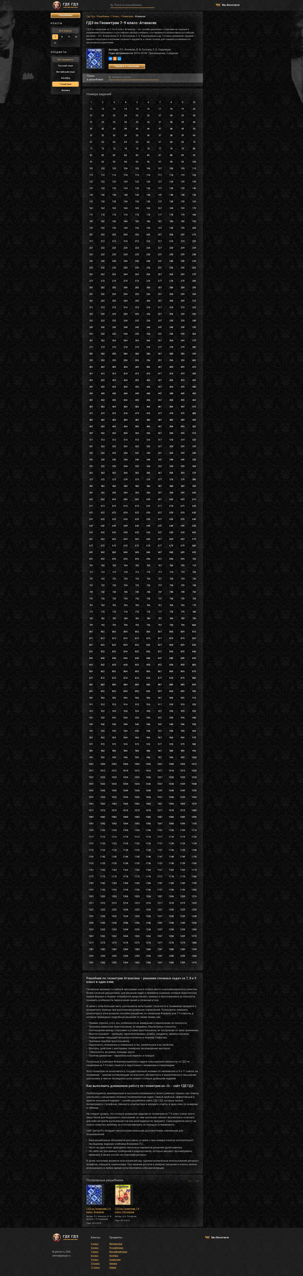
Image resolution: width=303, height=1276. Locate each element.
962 (103, 737)
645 (137, 525)
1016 (148, 770)
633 (114, 519)
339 (182, 320)
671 (91, 545)
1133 (114, 850)
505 (137, 433)
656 (148, 532)
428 (171, 380)
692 (103, 558)
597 (160, 492)
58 (171, 135)
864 (125, 671)
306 (148, 300)
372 (103, 347)
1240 (194, 916)
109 (182, 168)
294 (125, 294)
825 (137, 645)
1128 (171, 843)
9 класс (94, 1259)
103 (114, 168)
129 (182, 181)
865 (137, 671)
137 (160, 188)
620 (194, 506)
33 (114, 122)
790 (194, 618)
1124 (125, 843)
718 (171, 572)
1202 (102, 896)
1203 (114, 896)
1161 (91, 870)
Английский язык (65, 71)
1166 (148, 870)
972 (103, 744)
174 (125, 214)
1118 (171, 836)
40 (194, 122)
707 (160, 565)
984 (125, 750)
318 (171, 307)
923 (114, 711)
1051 (91, 797)
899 (182, 691)
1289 (182, 949)
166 (148, 208)
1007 (159, 764)
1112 (102, 836)
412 (103, 373)
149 (182, 194)
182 (103, 221)
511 (91, 439)
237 (160, 254)
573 (114, 479)
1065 (137, 803)
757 (160, 598)
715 (137, 572)
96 (148, 161)
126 (148, 181)
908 (171, 697)
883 (114, 684)
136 (148, 188)
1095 (137, 823)
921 (91, 711)
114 (125, 175)
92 (102, 161)
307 (160, 300)
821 (91, 645)
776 (148, 611)
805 (137, 631)
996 (148, 757)
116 (148, 175)
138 (171, 188)
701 (91, 565)
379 (182, 347)
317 (160, 307)
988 (171, 750)
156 (148, 201)
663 (114, 539)
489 (182, 420)
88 (171, 155)
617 (160, 506)
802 (103, 631)
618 (171, 506)
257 (160, 267)
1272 (102, 942)
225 (137, 247)
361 (91, 340)
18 (171, 108)
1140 (194, 850)
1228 (171, 909)
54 (125, 135)
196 (148, 228)
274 (125, 281)
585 (137, 486)
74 (125, 148)
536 (148, 453)
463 (114, 406)
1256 (148, 929)
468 (171, 406)
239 (182, 254)
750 (194, 592)
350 (194, 327)
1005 (137, 764)
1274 (125, 942)
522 (103, 446)
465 (137, 406)
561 (91, 472)
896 (148, 691)
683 (114, 552)
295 (137, 294)
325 (137, 314)
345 (137, 327)
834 (125, 651)
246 (148, 261)
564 (125, 472)
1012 (102, 770)
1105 (137, 830)
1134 (125, 850)
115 (137, 175)
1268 (171, 936)
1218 (171, 903)
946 (148, 724)
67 (160, 142)
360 (194, 333)
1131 (91, 850)
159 (182, 201)
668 (171, 539)
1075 (137, 810)
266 (148, 274)
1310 (194, 962)
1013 (114, 770)
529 (182, 446)
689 (182, 552)
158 (171, 201)
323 (114, 314)
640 (194, 519)
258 (171, 267)
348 (171, 327)
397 (160, 360)
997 (160, 757)
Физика (65, 90)
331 (91, 320)
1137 (159, 850)
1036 (148, 783)
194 (125, 228)
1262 (102, 936)
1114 (125, 836)
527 (160, 446)
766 (148, 605)
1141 (91, 856)
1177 (159, 876)
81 (91, 155)
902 (103, 697)
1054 (125, 797)
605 (137, 499)
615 (137, 506)
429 (182, 380)
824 (125, 645)
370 (194, 340)
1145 (137, 856)
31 (91, 122)
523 (114, 446)
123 (114, 181)
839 (182, 651)
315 (137, 307)
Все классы (65, 30)
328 (171, 314)
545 (137, 459)
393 (114, 360)
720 (194, 572)
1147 (159, 856)
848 (171, 658)
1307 (159, 962)
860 (194, 664)
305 (137, 300)
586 (148, 486)
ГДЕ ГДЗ (65, 5)
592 (103, 492)
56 (148, 135)
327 (160, 314)
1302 (102, 962)
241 (91, 261)
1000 (194, 757)
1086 (148, 817)
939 (182, 717)
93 (114, 161)
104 (125, 168)
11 (91, 108)
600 (194, 492)
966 (148, 737)
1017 (159, 770)
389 (182, 353)
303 (114, 300)
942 (103, 724)
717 (160, 572)
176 (148, 214)
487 (160, 420)
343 (114, 327)
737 (160, 585)
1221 (91, 909)
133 (114, 188)
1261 (91, 936)
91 (91, 161)
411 (91, 373)
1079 (182, 810)
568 (171, 472)
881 (91, 684)
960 (194, 731)
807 (160, 631)
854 (125, 664)
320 (194, 307)
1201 (91, 896)
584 (125, 486)
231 (91, 254)
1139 (182, 850)
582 (103, 486)
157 (160, 201)
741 (91, 592)
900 (194, 691)
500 (194, 426)
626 (148, 512)
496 (148, 426)
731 (91, 585)
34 (125, 122)
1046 (148, 790)
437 (160, 386)
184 (125, 221)
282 (103, 287)
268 (171, 274)
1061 (91, 803)
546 (148, 459)
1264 (125, 936)
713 (114, 572)
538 (171, 453)
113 (114, 175)
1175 (137, 876)
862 (103, 671)
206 (148, 234)
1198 (171, 889)
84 (125, 155)
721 (91, 578)
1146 (148, 856)
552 (103, 466)
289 (182, 287)
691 (91, 558)
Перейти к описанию (126, 66)
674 (125, 545)
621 (91, 512)
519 (182, 439)
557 (160, 466)
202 (103, 234)
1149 (182, 856)
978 (171, 744)
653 (114, 532)
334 (125, 320)
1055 (137, 797)
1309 (182, 962)
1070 (194, 803)
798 (171, 625)
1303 (114, 962)
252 (103, 267)
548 (171, 459)
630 (194, 512)
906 (148, 697)
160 (194, 201)
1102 (102, 830)
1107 (159, 830)
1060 (194, 797)
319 (182, 307)
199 (182, 228)
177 (160, 214)
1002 (102, 764)
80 (194, 148)
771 (91, 611)
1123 (114, 843)
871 (91, 678)
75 (137, 148)
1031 (91, 783)
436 (148, 386)
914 (125, 704)
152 (103, 201)
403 (114, 367)
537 (160, 453)
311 (91, 307)
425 (137, 380)
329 (182, 314)
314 (125, 307)
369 (182, 340)
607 (160, 499)
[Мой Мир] (119, 59)
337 (160, 320)
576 (148, 479)
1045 (137, 790)
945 (137, 724)
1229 (182, 909)
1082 (102, 817)
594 (125, 492)
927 (160, 711)
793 (114, 625)
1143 (114, 856)
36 (148, 122)
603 (114, 499)
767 (160, 605)
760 (194, 598)
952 (103, 731)
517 (160, 439)
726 (148, 578)
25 (137, 115)
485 (137, 420)
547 (160, 459)
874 (125, 678)
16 (148, 108)
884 (125, 684)
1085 (137, 817)
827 (160, 645)
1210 (194, 896)
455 (137, 400)
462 (103, 406)
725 (137, 578)
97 (160, 161)
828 (171, 645)
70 (194, 142)
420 (194, 373)
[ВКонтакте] (110, 59)
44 (125, 128)
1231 (91, 916)
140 (194, 188)
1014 (125, 770)
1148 (171, 856)
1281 (91, 949)
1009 (182, 764)
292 (103, 294)
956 (148, 731)
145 (137, 194)
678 (171, 545)
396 (148, 360)
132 (103, 188)
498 (171, 426)
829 (182, 645)
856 (148, 664)
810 (194, 631)
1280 (194, 942)
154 (125, 201)
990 (194, 750)
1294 (125, 956)
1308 (171, 962)
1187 (159, 883)
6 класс (94, 1248)
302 (103, 300)
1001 (91, 764)
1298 (171, 956)
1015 (137, 770)
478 (171, 413)
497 (160, 426)
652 (103, 532)
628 (171, 512)
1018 (171, 770)
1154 (125, 863)
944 (125, 724)
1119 (182, 836)
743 (114, 592)
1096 (148, 823)
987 (160, 750)
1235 (137, 916)
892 (103, 691)
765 (137, 605)
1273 (114, 942)
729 (182, 578)
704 (125, 565)
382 (103, 353)
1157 (159, 863)
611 (91, 506)
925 (137, 711)
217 (160, 241)
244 (125, 261)
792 (103, 625)
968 (171, 737)
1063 (114, 803)
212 (103, 241)
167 (160, 208)
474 (125, 413)
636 (148, 519)
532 (103, 453)
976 (148, 744)
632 (103, 519)
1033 (114, 783)
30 (194, 115)
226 (148, 247)
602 (103, 499)
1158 (171, 863)
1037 (159, 783)
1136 (148, 850)
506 (148, 433)
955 (137, 731)
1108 (171, 830)
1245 (137, 922)
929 (182, 711)
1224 (125, 909)
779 (182, 611)
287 (160, 287)
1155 (137, 863)
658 (171, 532)
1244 (125, 922)
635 (137, 519)
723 (114, 578)
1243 (114, 922)
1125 (137, 843)
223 (114, 247)
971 (91, 744)
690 (194, 552)
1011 (91, 770)
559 (182, 466)
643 (114, 525)
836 (148, 651)
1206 (148, 896)
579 (182, 479)
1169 (182, 870)
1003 (114, 764)
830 (194, 645)
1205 (137, 896)
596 (148, 492)
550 (194, 459)
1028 (171, 777)
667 (160, 539)
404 (125, 367)
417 (160, 373)
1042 (102, 790)
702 (103, 565)
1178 (171, 876)
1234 (125, 916)
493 (114, 426)
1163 (114, 870)
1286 (148, 949)
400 (194, 360)
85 (137, 155)
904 (125, 697)
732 (103, 585)
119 (182, 175)
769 (182, 605)
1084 (125, 817)
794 (125, 625)
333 (114, 320)
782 (103, 618)
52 (102, 135)
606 (148, 499)
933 (114, 717)
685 (137, 552)
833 (114, 651)
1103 (114, 830)
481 (91, 420)
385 (137, 353)
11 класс (95, 1267)
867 (160, 671)
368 (171, 340)
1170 (194, 870)
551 (91, 466)
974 (125, 744)
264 (125, 274)
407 (160, 367)
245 (137, 261)
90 (194, 155)
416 (148, 373)
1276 (148, 942)
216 (148, 241)
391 (91, 360)
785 (137, 618)
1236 (148, 916)
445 (137, 393)
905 (137, 697)
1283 (114, 949)
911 (91, 704)
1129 (182, 843)
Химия (112, 1267)
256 (148, 267)
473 (114, 413)
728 (171, 578)
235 (137, 254)
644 (125, 525)
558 (171, 466)
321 (91, 314)
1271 (91, 942)
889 (182, 684)
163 (114, 208)
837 (160, 651)
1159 (182, 863)
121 (91, 181)
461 (91, 406)
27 (160, 115)
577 (160, 479)
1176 (148, 876)
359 (182, 333)
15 (137, 108)
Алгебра (65, 78)
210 (194, 234)
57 (160, 135)
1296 (148, 956)
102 (103, 168)
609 (182, 499)
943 (114, 724)
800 (194, 625)
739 (182, 585)
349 (182, 327)
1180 (194, 876)
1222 (102, 909)
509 (182, 433)
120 (194, 175)
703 (114, 565)
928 (171, 711)
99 (182, 161)
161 (91, 208)
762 (103, 605)
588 (171, 486)
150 (194, 194)
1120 (194, 836)
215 (137, 241)
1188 (171, 883)
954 (125, 731)
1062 (102, 803)
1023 (114, 777)
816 (148, 638)
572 (103, 479)
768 (171, 605)
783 (114, 618)
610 (194, 499)
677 (160, 545)
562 (103, 472)
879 (182, 678)
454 (125, 400)
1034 (125, 783)
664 (125, 539)
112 (103, 175)
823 (114, 645)
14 (125, 108)
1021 (91, 777)
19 (182, 108)
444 (125, 393)
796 (148, 625)
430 (194, 380)
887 (160, 684)
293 (114, 294)
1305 (137, 962)
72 (102, 148)
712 (103, 572)
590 (194, 486)
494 (125, 426)
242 (103, 261)
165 (137, 208)
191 (91, 228)
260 (194, 267)
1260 (194, 929)
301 (91, 300)
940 (194, 717)
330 (194, 314)
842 (103, 658)
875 (137, 678)
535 (137, 453)
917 (160, 704)
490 (194, 420)
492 (103, 426)
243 (114, 261)
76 (148, 148)
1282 (102, 949)
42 (102, 128)
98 (171, 161)
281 (91, 287)
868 (171, 671)
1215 (137, 903)
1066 (148, 803)
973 (114, 744)
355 (137, 333)
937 (160, 717)
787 (160, 618)
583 (114, 486)
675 (137, 545)
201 (91, 234)
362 (103, 340)
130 (194, 181)
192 (103, 228)
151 (91, 201)
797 (160, 625)
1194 (125, 889)
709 (182, 565)
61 (91, 142)
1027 (159, 777)
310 (194, 300)
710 (194, 565)
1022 (102, 777)
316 (148, 307)
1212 (102, 903)
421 (91, 380)
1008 (171, 764)
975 (137, 744)
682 (103, 552)
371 (91, 347)
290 (194, 287)
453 (114, 400)
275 (137, 281)
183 (114, 221)
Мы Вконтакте (231, 5)
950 (194, 724)
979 (182, 744)
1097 (159, 823)
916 (148, 704)
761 (91, 605)
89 (182, 155)
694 (125, 558)
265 (137, 274)
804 (125, 631)
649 (182, 525)
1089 (182, 817)
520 (194, 439)
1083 (114, 817)
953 (114, 731)
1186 (148, 883)
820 (194, 638)
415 (137, 373)
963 (114, 737)
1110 (194, 830)
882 (103, 684)
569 (182, 472)
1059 (182, 797)
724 (125, 578)
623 (114, 512)
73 (114, 148)
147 (160, 194)
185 (137, 221)
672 (103, 545)
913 (114, 704)
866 (148, 671)
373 (114, 347)
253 (114, 267)
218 (171, 241)
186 (148, 221)
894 (125, 691)
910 (194, 697)
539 (182, 453)
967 (160, 737)
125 (137, 181)
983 (114, 750)
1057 (159, 797)
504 (125, 433)
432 (103, 386)
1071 (91, 810)
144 (125, 194)
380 (194, 347)
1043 (114, 790)
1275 (137, 942)
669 (182, 539)
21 (91, 115)
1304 (125, 962)
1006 (148, 764)
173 (114, 214)
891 (91, 691)
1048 (171, 790)
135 (137, 188)
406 (148, 367)
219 (182, 241)
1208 (171, 896)
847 (160, 658)
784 (125, 618)
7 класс (115, 16)
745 (137, 592)
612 (103, 506)
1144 (125, 856)
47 (160, 128)
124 (125, 181)
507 (160, 433)
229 (182, 247)
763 (114, 605)
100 (194, 161)
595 (137, 492)
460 (194, 400)
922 (103, 711)
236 (148, 254)
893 (114, 691)
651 (91, 532)
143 (114, 194)
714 (125, 572)
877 (160, 678)
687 (160, 552)
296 (148, 294)
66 (148, 142)
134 (125, 188)
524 (125, 446)
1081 (91, 817)
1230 (194, 909)
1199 (182, 889)
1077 (159, 810)
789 (182, 618)
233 (114, 254)
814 (125, 638)
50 (194, 128)
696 (148, 558)
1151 (91, 863)
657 (160, 532)
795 (137, 625)
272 (103, 281)
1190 (194, 883)
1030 (194, 777)
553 (114, 466)
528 (171, 446)
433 (114, 386)
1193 (114, 889)
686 (148, 552)
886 (148, 684)
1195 (137, 889)
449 (182, 393)
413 (114, 373)
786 (148, 618)
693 (114, 558)
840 (194, 651)
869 (182, 671)
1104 (125, 830)
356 (148, 333)
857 (160, 664)
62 (102, 142)
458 (171, 400)
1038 (171, 783)
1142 (102, 856)
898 (171, 691)
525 (137, 446)
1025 (137, 777)
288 (171, 287)
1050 (194, 790)
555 (137, 466)
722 (103, 578)
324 (125, 314)
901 (91, 697)
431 (91, 386)
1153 (114, 863)
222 (103, 247)
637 (160, 519)
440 (194, 386)
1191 (91, 889)
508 (171, 433)
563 (114, 472)
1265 (137, 936)
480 (194, 413)
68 (171, 142)
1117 (159, 836)
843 (114, 658)
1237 (159, 916)
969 (182, 737)
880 (194, 678)
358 (171, 333)
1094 (125, 823)
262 (103, 274)
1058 (171, 797)
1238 (171, 916)
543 (114, 459)
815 (137, 638)
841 (91, 658)
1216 (148, 903)
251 (91, 267)
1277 (159, 942)
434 (125, 386)
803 (114, 631)
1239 (182, 916)
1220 (194, 903)
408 (171, 367)
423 (114, 380)
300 (194, 294)
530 (194, 446)
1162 (102, 870)
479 (182, 413)
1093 (114, 823)
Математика (115, 1244)
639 (182, 519)
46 (148, 128)
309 (182, 300)
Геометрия (127, 16)
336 (148, 320)
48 (171, 128)
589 (182, 486)
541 (91, 459)
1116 (148, 836)
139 (182, 188)
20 (194, 108)
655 (137, 532)
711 (91, 572)
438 (171, 386)
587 (160, 486)
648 (171, 525)
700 (194, 558)
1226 (148, 909)
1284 (125, 949)
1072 (102, 810)
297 (160, 294)
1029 (182, 777)
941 (91, 724)
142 (103, 194)
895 (137, 691)
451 (91, 400)
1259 (182, 929)
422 (103, 380)
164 (125, 208)
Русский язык (65, 65)
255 (137, 267)
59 (182, 135)
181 (91, 221)
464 (125, 406)
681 (91, 552)
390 (194, 353)
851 (91, 664)
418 (171, 373)
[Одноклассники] (115, 59)
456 (148, 400)
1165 (137, 870)
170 (194, 208)
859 (182, 664)
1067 (159, 803)
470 (194, 406)
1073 (114, 810)
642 (103, 525)
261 (91, 274)
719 (182, 572)
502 (103, 433)
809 (182, 631)
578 (171, 479)
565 (137, 472)
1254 (125, 929)
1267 (159, 936)
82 (102, 155)
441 (91, 393)
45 (137, 128)
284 (125, 287)
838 (171, 651)
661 (91, 539)
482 (103, 420)
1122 (102, 843)
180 (194, 214)
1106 (148, 830)
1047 (159, 790)
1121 (91, 843)
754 (125, 598)
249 (182, 261)
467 (160, 406)
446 (148, 393)
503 (114, 433)
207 (160, 234)
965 (137, 737)
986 (148, 750)
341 (91, 327)
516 (148, 439)
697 (160, 558)
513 (114, 439)
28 (171, 115)
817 (160, 638)
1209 (182, 896)
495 (137, 426)
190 (194, 221)
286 (148, 287)
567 (160, 472)
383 (114, 353)
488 (171, 420)
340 (194, 320)
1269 (182, 936)
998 (171, 757)
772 (103, 611)
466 (148, 406)
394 (125, 360)
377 (160, 347)
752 (103, 598)
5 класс (94, 1244)
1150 (194, 856)
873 (114, 678)
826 (148, 645)
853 (114, 664)
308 (171, 300)
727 (160, 578)
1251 (91, 929)
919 (182, 704)
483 (114, 420)
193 (114, 228)
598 (171, 492)
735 (137, 585)
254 (125, 267)
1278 (171, 942)
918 (171, 704)
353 (114, 333)
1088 (171, 817)
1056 (148, 797)
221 (91, 247)
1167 (159, 870)
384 (125, 353)
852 (103, 664)
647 (160, 525)
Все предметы (65, 59)
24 (125, 115)
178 (171, 214)
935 (137, 717)
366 (148, 340)
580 (194, 479)
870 (194, 671)
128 (171, 181)
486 (148, 420)
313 (114, 307)
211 (91, 241)
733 (114, 585)
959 (182, 731)
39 (182, 122)
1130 (194, 843)
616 (148, 506)
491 (91, 426)
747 (160, 592)
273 (114, 281)
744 (125, 592)
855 (137, 664)
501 (91, 433)
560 (194, 466)
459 (182, 400)
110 (194, 168)
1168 (171, 870)
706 (148, 565)
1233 (114, 916)
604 (125, 499)
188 (171, 221)
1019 (182, 770)
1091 (91, 823)
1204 (125, 896)
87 (160, 155)
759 (182, 598)
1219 (182, 903)
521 (91, 446)
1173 (114, 876)
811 (91, 638)
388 (171, 353)
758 (171, 598)
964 (125, 737)
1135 (137, 850)
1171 (91, 876)
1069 (182, 803)
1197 (159, 889)
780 (194, 611)
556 (148, 466)
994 (125, 757)
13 (114, 108)
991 (91, 757)
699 (182, 558)
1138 (171, 850)
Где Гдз (90, 16)
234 (125, 254)
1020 (194, 770)
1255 (137, 929)
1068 (171, 803)
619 (182, 506)
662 (103, 539)
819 (182, 638)
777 (160, 611)
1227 (159, 909)
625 (137, 512)
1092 (102, 823)
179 (182, 214)
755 (137, 598)
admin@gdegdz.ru (61, 1255)
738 (171, 585)
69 (182, 142)
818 (171, 638)
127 (160, 181)
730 (194, 578)
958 (171, 731)
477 (160, 413)
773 (114, 611)
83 (114, 155)
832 (103, 651)
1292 (102, 956)
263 (114, 274)
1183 (114, 883)
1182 (102, 883)
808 (171, 631)
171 (91, 214)
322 (103, 314)
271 (91, 281)
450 (194, 393)
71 (91, 148)
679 (182, 545)
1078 (171, 810)
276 (148, 281)
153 (114, 201)
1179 (182, 876)
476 (148, 413)
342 (103, 327)
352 (103, 333)
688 (171, 552)
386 (148, 353)
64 (125, 142)
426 (148, 380)
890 (194, 684)
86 (148, 155)
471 (91, 413)
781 (91, 618)
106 (148, 168)
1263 (114, 936)
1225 (137, 909)
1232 (102, 916)
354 (125, 333)
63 (114, 142)
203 (114, 234)
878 (171, 678)
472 (103, 413)
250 (194, 261)
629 (182, 512)
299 (182, 294)
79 (182, 148)
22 (102, 115)
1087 (159, 817)
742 (103, 592)
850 (194, 658)
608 (171, 499)
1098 (171, 823)
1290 (194, 949)
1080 (194, 810)
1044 (125, 790)
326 (148, 314)
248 (171, 261)
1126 (148, 843)
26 (148, 115)
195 (137, 228)
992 (103, 757)
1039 (182, 783)
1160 (194, 863)
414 (125, 373)
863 (114, 671)
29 (182, 115)
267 (160, 274)
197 (160, 228)
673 (114, 545)
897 (160, 691)
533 (114, 453)
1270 (194, 936)
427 (160, 380)
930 (194, 711)
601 (91, 499)
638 (171, 519)
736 (148, 585)
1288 (171, 949)
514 (125, 439)
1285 (137, 949)
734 (125, 585)
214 (125, 241)
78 (171, 148)
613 (114, 506)
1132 (102, 850)
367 (160, 340)
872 (103, 678)
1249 (182, 922)
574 (125, 479)
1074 (125, 810)
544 (125, 459)
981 (91, 750)
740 (194, 585)
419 (182, 373)
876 (148, 678)
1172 (102, 876)
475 (137, 413)
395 (137, 360)
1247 (159, 922)
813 (114, 638)
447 (160, 393)
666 (148, 539)
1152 (102, 863)
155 (137, 201)
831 (91, 651)
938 (171, 717)
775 (137, 611)
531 (91, 453)
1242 (102, 922)
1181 (91, 883)
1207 (159, 896)
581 (91, 486)
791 (91, 625)
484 (125, 420)
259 (182, 267)
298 (171, 294)
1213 (114, 903)
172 (103, 214)
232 (103, 254)
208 (171, 234)
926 (148, 711)
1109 (182, 830)
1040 (194, 783)
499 (182, 426)
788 (171, 618)
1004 (125, 764)
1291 (91, 956)
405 (137, 367)
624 (125, 512)
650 (194, 525)
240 (194, 254)
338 (171, 320)
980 (194, 744)
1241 (91, 922)
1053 (114, 797)
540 (194, 453)
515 (137, 439)
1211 (91, 903)
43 (114, 128)
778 (171, 611)
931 (91, 717)
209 (182, 234)
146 (148, 194)
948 (171, 724)
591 (91, 492)
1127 (159, 843)
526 (148, 446)
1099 (182, 823)
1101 (91, 830)
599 (182, 492)
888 (171, 684)
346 (148, 327)
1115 (137, 836)
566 (148, 472)
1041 (91, 790)
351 (91, 333)
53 (114, 135)
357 (160, 333)
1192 (102, 889)
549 (182, 459)
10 (194, 102)
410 (194, 367)
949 (182, 724)
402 (103, 367)
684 (125, 552)
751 (91, 598)
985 (137, 750)
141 (91, 194)
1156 (148, 863)
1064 (125, 803)
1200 (194, 889)
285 (137, 287)
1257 (159, 929)
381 (91, 353)
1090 (194, 817)
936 (148, 717)
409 (182, 367)
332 (103, 320)
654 (125, 532)
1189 (182, 883)
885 (137, 684)
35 (137, 122)
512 (103, 439)
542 (103, 459)
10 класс (95, 1263)
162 (103, 208)
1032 (102, 783)
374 (125, 347)
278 (171, 281)
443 (114, 393)
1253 (114, 929)
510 (194, 433)
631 (91, 519)
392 (103, 360)
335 (137, 320)
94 (125, 161)
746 (148, 592)
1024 (125, 777)
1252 (102, 929)
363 (114, 340)
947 (160, 724)
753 (114, 598)
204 (125, 234)
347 (160, 327)
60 (194, 135)
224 (125, 247)
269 (182, 274)
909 (182, 697)
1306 (148, 962)
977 (160, 744)
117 (160, 175)
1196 (148, 889)
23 (114, 115)
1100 (194, 823)
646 (148, 525)
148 (171, 194)
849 (182, 658)
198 (171, 228)
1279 (182, 942)
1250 (194, 922)
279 (182, 281)
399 (182, 360)
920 (194, 704)
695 (137, 558)
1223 (114, 909)
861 (91, 671)
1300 (194, 956)
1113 (114, 836)
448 (171, 393)
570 (194, 472)
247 (160, 261)
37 (160, 122)
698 (171, 558)
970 (194, 737)
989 (182, 750)
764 (125, 605)
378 (171, 347)
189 (182, 221)
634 (125, 519)
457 (160, 400)
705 (137, 565)
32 (102, 122)
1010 (194, 764)
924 (125, 711)
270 (194, 274)
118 (171, 175)
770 (194, 605)
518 (171, 439)
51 (91, 135)
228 (171, 247)
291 (91, 294)
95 (137, 161)
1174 (125, 876)
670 (194, 539)
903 (114, 697)
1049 (182, 790)
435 (137, 386)
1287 (159, 949)
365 (137, 340)
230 (194, 247)
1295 (137, 956)
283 (114, 287)
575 (137, 479)
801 (91, 631)
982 (103, 750)
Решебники (103, 16)
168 (171, 208)
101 (91, 168)
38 (171, 122)
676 (148, 545)
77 (160, 148)
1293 (114, 956)
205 (137, 234)
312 (103, 307)
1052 (102, 797)
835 (137, 651)
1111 (91, 836)
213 (114, 241)
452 (103, 400)
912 (103, 704)
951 (91, 731)
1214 (125, 903)
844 (125, 658)
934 (125, 717)
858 (171, 664)
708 (171, 565)
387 (160, 353)
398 (171, 360)
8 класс (94, 1255)
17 (160, 108)
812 (103, 638)
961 (91, 737)
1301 (91, 962)
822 (103, 645)
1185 (137, 883)
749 (182, 592)
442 (103, 393)
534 (125, 453)
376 (148, 347)
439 (182, 386)
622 (103, 512)
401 (91, 367)
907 (160, 697)
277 (160, 281)
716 (148, 572)
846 (148, 658)
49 (182, 128)
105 (137, 168)
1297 (159, 956)
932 (103, 717)
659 (182, 532)
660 (194, 532)
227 (160, 247)
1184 (125, 883)
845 (137, 658)
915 (137, 704)
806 (148, 631)
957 (160, 731)
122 (103, 181)
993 (114, 757)
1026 (148, 777)
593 (114, 492)
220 (194, 241)
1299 (182, 956)
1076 (148, 810)
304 (125, 300)
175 (137, 214)
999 (182, 757)
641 (91, 525)
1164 (125, 870)
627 (160, 512)
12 (102, 108)
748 (171, 592)
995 (137, 757)
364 (125, 340)
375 (137, 347)
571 (91, 479)
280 (194, 281)
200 (194, 228)
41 (91, 128)
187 (160, 221)
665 (137, 539)
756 (148, 598)
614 (125, 506)
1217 (159, 903)
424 (125, 380)
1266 (148, 936)
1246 (148, 922)
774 (125, 611)
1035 (137, 783)
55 (137, 135)
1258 (171, 929)
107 (160, 168)
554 (125, 466)
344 (125, 327)
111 (91, 175)
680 (194, 545)
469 (182, 406)
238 (171, 254)
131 (91, 188)
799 (182, 625)
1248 (171, 922)
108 (171, 168)
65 (137, 142)
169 (182, 208)
